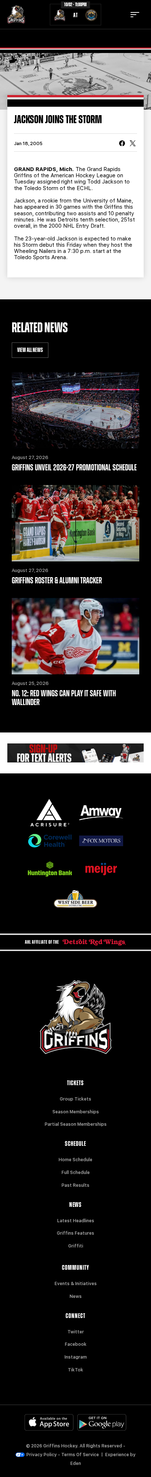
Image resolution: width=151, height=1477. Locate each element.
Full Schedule (76, 1172)
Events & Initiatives (76, 1283)
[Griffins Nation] (75, 752)
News (76, 1296)
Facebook (75, 1344)
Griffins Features (75, 1233)
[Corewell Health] (50, 841)
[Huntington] (50, 868)
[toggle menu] (134, 14)
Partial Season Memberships (76, 1124)
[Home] (16, 14)
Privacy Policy (41, 1454)
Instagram (76, 1357)
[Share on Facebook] (122, 144)
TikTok (75, 1369)
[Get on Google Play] (101, 1422)
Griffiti (75, 1246)
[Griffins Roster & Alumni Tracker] (75, 523)
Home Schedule (75, 1159)
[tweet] (132, 144)
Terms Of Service (80, 1454)
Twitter (75, 1331)
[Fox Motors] (101, 841)
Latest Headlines (75, 1220)
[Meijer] (101, 869)
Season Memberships (75, 1111)
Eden (75, 1463)
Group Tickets (75, 1099)
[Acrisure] (50, 812)
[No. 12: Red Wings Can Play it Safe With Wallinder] (75, 636)
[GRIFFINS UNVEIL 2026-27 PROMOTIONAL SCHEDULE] (75, 410)
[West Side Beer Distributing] (75, 899)
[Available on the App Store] (49, 1422)
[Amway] (101, 812)
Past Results (75, 1185)
